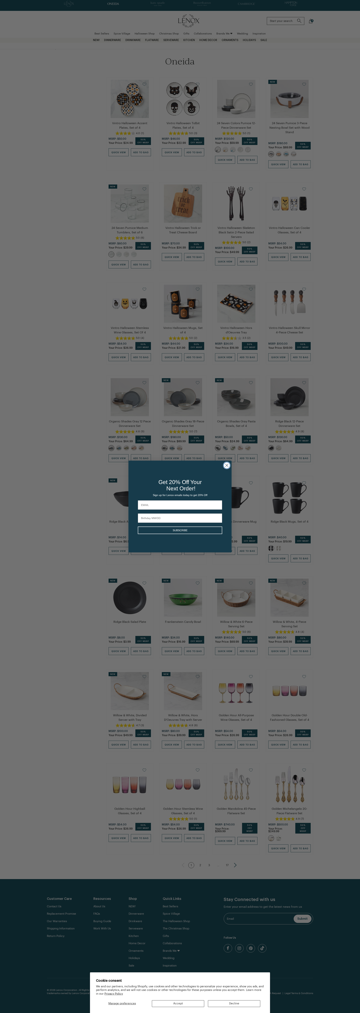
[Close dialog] (227, 465)
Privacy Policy (113, 993)
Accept (178, 1003)
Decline (234, 1003)
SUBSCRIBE (180, 530)
